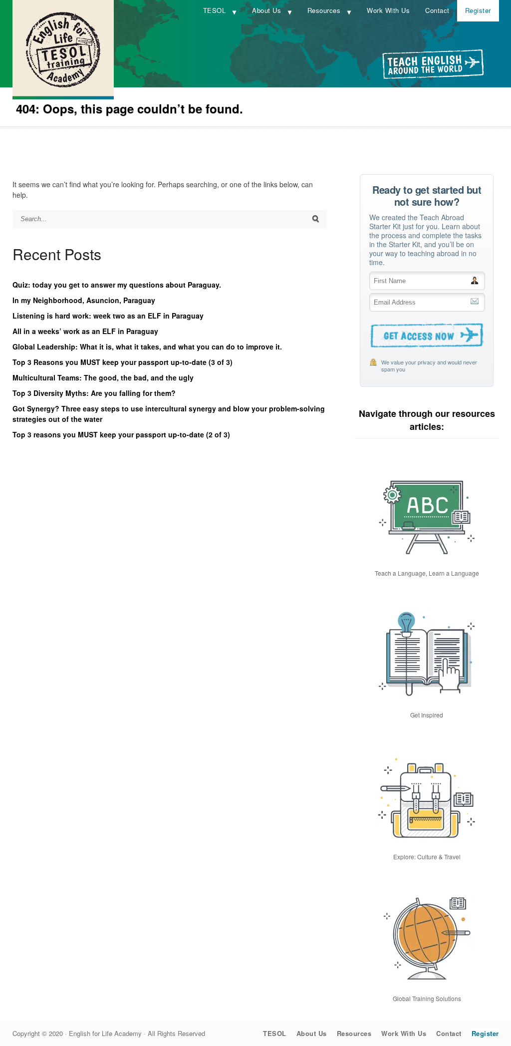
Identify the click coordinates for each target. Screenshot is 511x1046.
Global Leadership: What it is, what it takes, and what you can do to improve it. (147, 346)
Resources (324, 10)
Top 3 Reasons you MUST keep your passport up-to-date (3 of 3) (122, 362)
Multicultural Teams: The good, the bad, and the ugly (103, 377)
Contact (437, 10)
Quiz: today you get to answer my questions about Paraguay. (116, 285)
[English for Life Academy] (63, 96)
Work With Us (388, 10)
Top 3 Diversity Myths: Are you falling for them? (94, 393)
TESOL (214, 10)
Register (478, 10)
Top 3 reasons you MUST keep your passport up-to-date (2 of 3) (121, 434)
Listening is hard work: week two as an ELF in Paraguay (108, 316)
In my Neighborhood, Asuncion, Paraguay (83, 300)
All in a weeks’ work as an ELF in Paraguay (85, 331)
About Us (266, 10)
